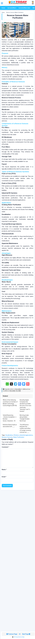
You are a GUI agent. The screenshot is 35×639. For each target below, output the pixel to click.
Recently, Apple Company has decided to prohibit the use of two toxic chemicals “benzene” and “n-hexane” (25, 405)
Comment (5, 447)
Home (3, 8)
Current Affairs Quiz (24, 8)
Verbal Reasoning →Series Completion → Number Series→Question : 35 (9, 418)
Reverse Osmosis (7, 437)
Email (4, 477)
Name (4, 469)
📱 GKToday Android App (18, 637)
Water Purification (18, 437)
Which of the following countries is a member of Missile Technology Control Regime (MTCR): (10, 402)
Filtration (16, 435)
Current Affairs (11, 8)
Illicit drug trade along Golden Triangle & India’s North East (24, 418)
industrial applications (26, 435)
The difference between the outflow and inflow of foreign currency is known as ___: (25, 428)
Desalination (9, 435)
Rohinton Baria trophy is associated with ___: (10, 425)
